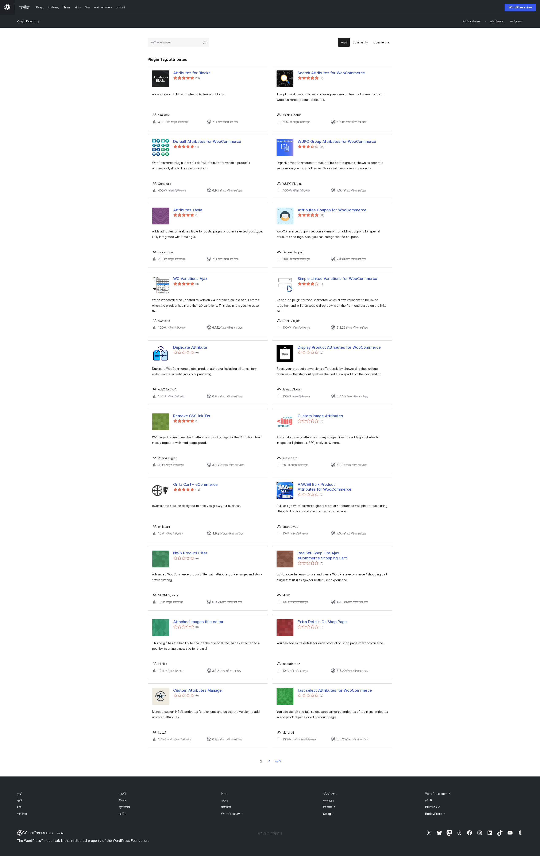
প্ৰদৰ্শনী (122, 793)
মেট (428, 800)
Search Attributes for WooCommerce (331, 73)
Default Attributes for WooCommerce (207, 141)
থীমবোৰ (122, 800)
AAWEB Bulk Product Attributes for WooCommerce (324, 486)
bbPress (432, 807)
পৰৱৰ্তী (278, 761)
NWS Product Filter (190, 553)
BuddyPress (435, 813)
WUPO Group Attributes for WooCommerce (337, 141)
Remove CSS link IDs (191, 416)
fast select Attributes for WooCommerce (335, 690)
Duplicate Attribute (190, 347)
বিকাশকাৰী (226, 807)
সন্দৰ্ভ (19, 793)
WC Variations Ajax (190, 278)
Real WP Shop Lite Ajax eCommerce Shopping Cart (322, 555)
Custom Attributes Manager (198, 690)
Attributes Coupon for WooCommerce (332, 210)
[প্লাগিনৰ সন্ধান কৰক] (205, 42)
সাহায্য (224, 800)
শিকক (224, 793)
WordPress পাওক (520, 7)
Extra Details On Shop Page (322, 622)
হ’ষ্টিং (19, 807)
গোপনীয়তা (22, 813)
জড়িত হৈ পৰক (330, 793)
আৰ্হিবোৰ (123, 813)
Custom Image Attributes (320, 416)
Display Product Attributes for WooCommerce (339, 347)
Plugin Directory (28, 21)
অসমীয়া (60, 833)
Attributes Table (187, 210)
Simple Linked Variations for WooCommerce (337, 278)
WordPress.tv (232, 813)
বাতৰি (19, 800)
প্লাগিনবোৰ (124, 807)
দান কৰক (329, 807)
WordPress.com (438, 793)
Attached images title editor (198, 622)
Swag (329, 813)
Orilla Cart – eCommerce (195, 484)
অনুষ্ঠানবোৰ (328, 800)
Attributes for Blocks (192, 73)
